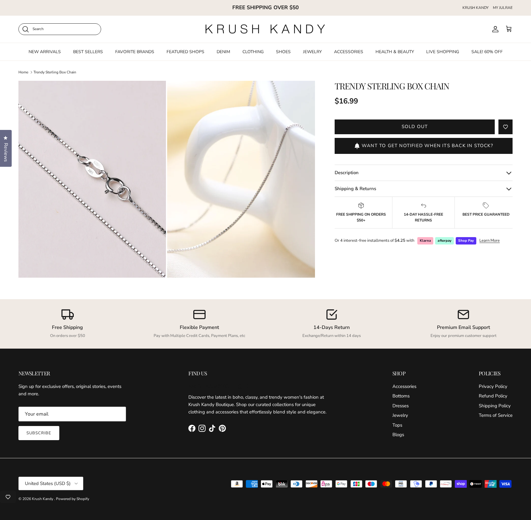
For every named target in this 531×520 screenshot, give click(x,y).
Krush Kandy (43, 498)
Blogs (398, 435)
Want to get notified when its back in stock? (427, 146)
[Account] (494, 29)
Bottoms (401, 396)
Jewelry (400, 415)
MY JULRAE (503, 7)
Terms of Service (496, 415)
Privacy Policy (493, 386)
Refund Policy (493, 396)
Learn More (489, 241)
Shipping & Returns (355, 189)
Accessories (404, 386)
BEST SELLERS (88, 51)
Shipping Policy (495, 406)
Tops (397, 425)
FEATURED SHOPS (185, 51)
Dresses (400, 406)
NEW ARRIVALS (45, 51)
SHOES (283, 51)
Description (347, 173)
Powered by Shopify (72, 498)
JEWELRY (312, 51)
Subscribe (38, 433)
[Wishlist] (8, 497)
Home (23, 72)
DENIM (223, 51)
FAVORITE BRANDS (134, 51)
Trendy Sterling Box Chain (54, 72)
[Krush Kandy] (265, 29)
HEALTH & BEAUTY (395, 51)
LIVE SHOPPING (442, 51)
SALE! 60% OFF (487, 51)
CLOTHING (253, 51)
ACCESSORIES (348, 51)
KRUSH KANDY (475, 7)
